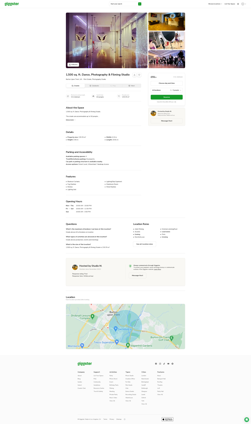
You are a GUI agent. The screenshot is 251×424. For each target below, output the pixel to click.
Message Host (166, 121)
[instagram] (160, 364)
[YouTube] (168, 364)
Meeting (112, 391)
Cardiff (143, 385)
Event (111, 382)
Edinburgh (144, 388)
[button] (246, 419)
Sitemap (118, 419)
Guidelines (97, 385)
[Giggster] (12, 4)
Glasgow (144, 391)
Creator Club (82, 388)
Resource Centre (99, 388)
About (79, 376)
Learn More (157, 269)
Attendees (156, 90)
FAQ (95, 379)
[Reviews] (172, 364)
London (143, 376)
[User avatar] (242, 4)
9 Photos (74, 65)
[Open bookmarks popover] (139, 75)
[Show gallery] (106, 40)
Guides (80, 382)
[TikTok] (164, 364)
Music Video (113, 398)
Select (80, 385)
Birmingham (145, 382)
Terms (105, 419)
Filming (112, 388)
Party (111, 376)
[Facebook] (156, 364)
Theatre (159, 385)
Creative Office (130, 379)
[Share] (134, 75)
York (142, 401)
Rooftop (159, 382)
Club (127, 388)
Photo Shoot (113, 379)
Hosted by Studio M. (165, 111)
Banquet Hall (161, 379)
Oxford (143, 398)
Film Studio (129, 385)
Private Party (113, 394)
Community (97, 382)
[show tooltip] (175, 102)
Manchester (145, 379)
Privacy (112, 419)
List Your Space (230, 4)
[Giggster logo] (85, 364)
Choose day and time (167, 83)
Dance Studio (130, 391)
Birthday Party (114, 385)
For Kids (128, 382)
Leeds (143, 394)
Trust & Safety (98, 391)
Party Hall (160, 391)
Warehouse (129, 398)
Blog (79, 379)
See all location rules (144, 244)
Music (159, 376)
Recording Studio (131, 394)
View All (112, 401)
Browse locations (214, 4)
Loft (158, 388)
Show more (70, 120)
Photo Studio (130, 376)
